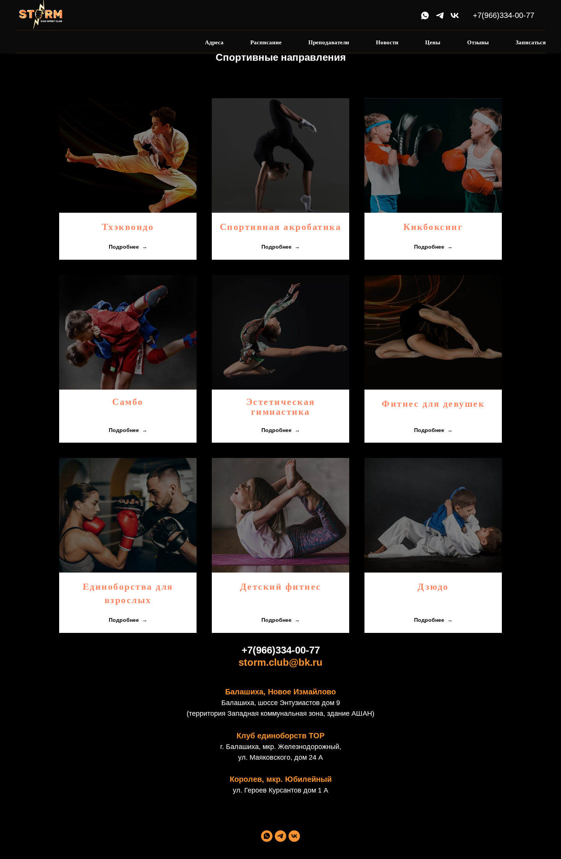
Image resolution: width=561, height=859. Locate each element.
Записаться (531, 42)
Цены (432, 42)
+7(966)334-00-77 (503, 15)
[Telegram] (440, 15)
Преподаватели (328, 42)
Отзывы (478, 42)
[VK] (454, 15)
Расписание (266, 42)
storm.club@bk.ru (280, 662)
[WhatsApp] (425, 15)
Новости (387, 42)
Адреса (214, 42)
